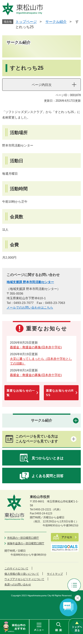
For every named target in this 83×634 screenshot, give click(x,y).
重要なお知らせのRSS (60, 393)
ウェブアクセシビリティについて (24, 579)
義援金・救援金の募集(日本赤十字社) (36, 347)
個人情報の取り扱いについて (21, 573)
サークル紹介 (56, 22)
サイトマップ (55, 573)
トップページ (26, 22)
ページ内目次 (42, 85)
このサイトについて (16, 568)
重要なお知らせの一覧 (21, 393)
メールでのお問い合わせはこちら (30, 307)
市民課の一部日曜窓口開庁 (23, 537)
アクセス (67, 537)
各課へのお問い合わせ (17, 584)
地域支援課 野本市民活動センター (30, 282)
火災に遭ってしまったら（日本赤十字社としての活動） (41, 361)
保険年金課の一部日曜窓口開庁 (25, 543)
